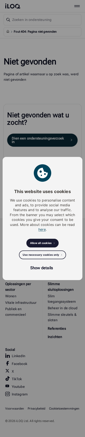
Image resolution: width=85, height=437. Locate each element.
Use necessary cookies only (41, 254)
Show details (41, 268)
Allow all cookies (41, 243)
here (42, 229)
